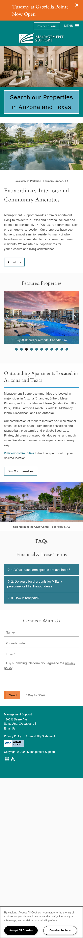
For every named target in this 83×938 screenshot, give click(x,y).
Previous (8, 317)
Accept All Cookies (21, 930)
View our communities (19, 453)
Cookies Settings (60, 930)
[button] (77, 5)
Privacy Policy (13, 736)
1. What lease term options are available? (40, 569)
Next (75, 317)
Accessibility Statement (40, 736)
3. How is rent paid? (25, 597)
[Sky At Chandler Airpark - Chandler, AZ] (41, 317)
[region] (41, 922)
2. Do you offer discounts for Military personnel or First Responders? (34, 583)
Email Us (9, 728)
